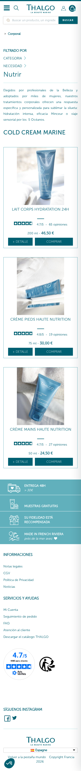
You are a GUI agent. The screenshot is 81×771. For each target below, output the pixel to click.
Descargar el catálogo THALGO (26, 637)
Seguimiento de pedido (20, 616)
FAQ (6, 623)
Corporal (14, 34)
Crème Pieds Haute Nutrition (40, 319)
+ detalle (20, 242)
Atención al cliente (16, 630)
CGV (6, 573)
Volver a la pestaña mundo (27, 757)
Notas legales (12, 566)
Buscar (68, 20)
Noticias (9, 587)
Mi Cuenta (10, 610)
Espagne (41, 750)
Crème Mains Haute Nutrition (40, 429)
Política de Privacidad (18, 580)
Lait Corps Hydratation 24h (40, 209)
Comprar (54, 242)
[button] (9, 763)
